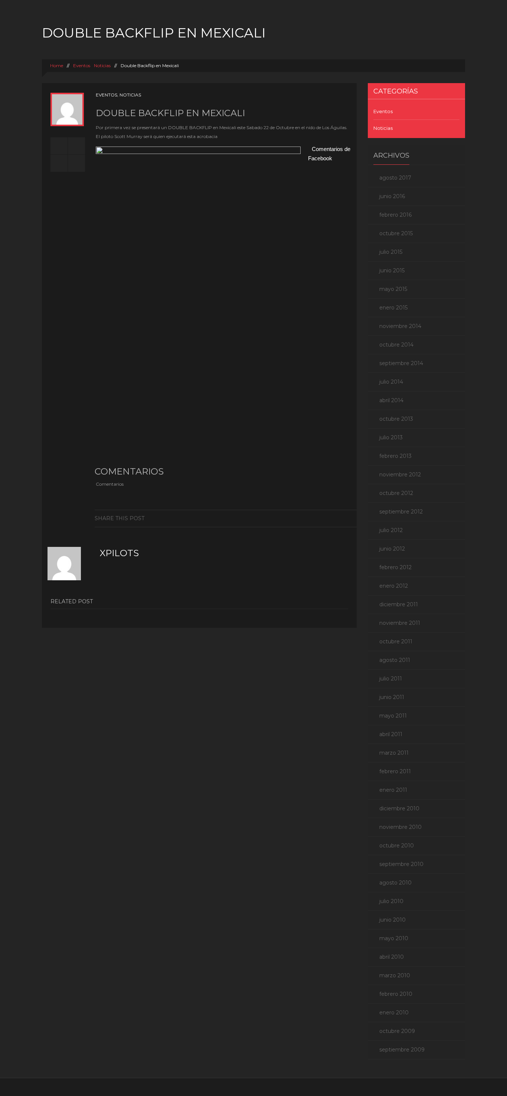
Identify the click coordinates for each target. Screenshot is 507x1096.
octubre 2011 (395, 641)
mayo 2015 (393, 289)
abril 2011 (390, 734)
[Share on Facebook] (270, 518)
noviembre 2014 (400, 326)
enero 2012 (393, 586)
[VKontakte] (339, 518)
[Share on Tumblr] (316, 518)
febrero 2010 (395, 994)
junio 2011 (391, 697)
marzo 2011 (394, 752)
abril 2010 (391, 957)
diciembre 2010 (399, 808)
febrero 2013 (395, 456)
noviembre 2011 (399, 623)
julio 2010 (391, 901)
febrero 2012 (395, 567)
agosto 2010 (395, 882)
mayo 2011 (393, 715)
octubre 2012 (396, 493)
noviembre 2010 (400, 827)
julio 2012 (391, 530)
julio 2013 (391, 437)
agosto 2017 (395, 177)
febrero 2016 (395, 214)
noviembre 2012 (400, 474)
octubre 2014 (396, 344)
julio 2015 (390, 252)
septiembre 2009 (402, 1049)
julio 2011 (390, 678)
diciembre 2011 (398, 604)
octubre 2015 (396, 233)
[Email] (351, 518)
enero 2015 (393, 307)
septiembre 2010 (401, 864)
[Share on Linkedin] (293, 518)
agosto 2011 (394, 660)
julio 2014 (391, 381)
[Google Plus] (305, 518)
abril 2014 (391, 400)
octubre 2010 (396, 845)
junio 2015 (392, 270)
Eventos (81, 65)
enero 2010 (394, 1012)
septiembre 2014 (401, 363)
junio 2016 (392, 196)
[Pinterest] (328, 518)
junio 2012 (392, 548)
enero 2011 (393, 790)
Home (56, 65)
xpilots (119, 553)
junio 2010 (392, 919)
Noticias (102, 65)
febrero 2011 (395, 771)
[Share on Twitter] (282, 518)
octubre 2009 (397, 1031)
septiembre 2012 (401, 511)
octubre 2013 (396, 419)
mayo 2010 (393, 938)
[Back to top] (253, 1087)
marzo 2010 (394, 975)
